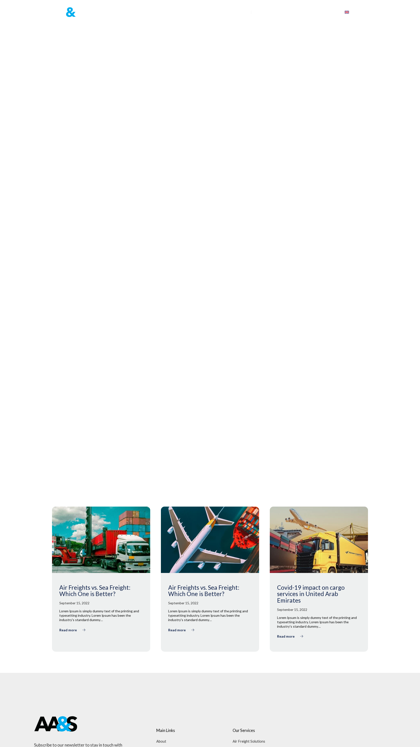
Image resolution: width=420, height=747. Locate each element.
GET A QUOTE (278, 12)
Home (146, 12)
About (161, 741)
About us (167, 12)
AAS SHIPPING (62, 463)
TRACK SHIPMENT (321, 12)
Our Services (200, 12)
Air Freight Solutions (249, 741)
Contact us (235, 12)
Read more (68, 630)
